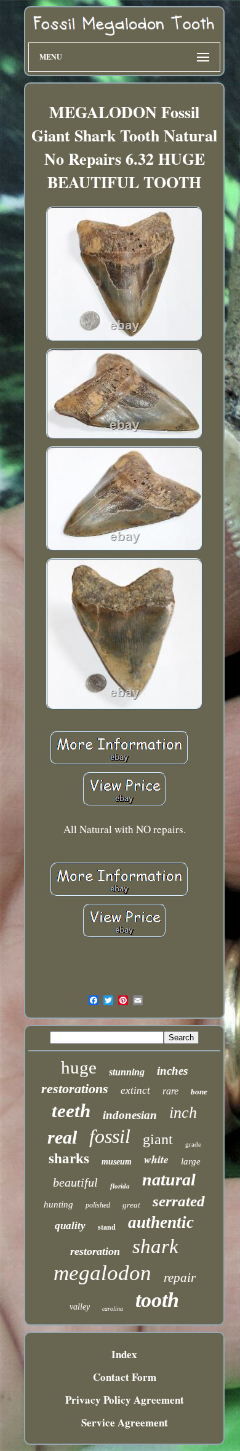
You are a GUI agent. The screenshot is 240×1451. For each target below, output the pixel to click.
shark (155, 1246)
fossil (109, 1136)
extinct (135, 1090)
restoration (95, 1251)
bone (199, 1091)
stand (107, 1227)
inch (183, 1112)
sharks (69, 1158)
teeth (71, 1110)
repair (180, 1277)
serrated (179, 1201)
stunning (127, 1072)
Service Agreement (124, 1422)
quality (70, 1226)
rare (170, 1091)
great (131, 1204)
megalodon (102, 1273)
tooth (157, 1300)
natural (169, 1179)
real (62, 1137)
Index (124, 1354)
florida (120, 1186)
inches (172, 1070)
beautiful (75, 1182)
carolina (112, 1308)
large (191, 1161)
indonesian (130, 1115)
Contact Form (124, 1377)
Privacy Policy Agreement (124, 1399)
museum (117, 1161)
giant (158, 1139)
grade (193, 1144)
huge (79, 1067)
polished (98, 1205)
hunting (58, 1204)
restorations (74, 1088)
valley (80, 1306)
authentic (161, 1222)
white (156, 1159)
